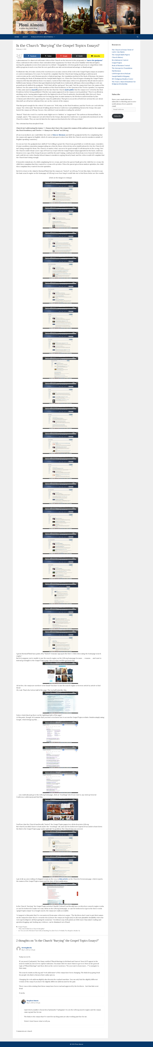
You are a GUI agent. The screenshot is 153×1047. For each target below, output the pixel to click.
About (25, 37)
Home (17, 37)
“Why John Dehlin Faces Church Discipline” (31, 929)
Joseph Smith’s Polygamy (121, 76)
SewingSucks (27, 948)
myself (34, 90)
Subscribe (117, 116)
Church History (117, 57)
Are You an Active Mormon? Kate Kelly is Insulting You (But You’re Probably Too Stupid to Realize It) (49, 930)
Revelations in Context (120, 60)
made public (69, 90)
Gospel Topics (22, 927)
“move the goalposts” (95, 60)
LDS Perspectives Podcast (121, 74)
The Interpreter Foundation (122, 68)
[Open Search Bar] (137, 36)
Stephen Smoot (32, 1001)
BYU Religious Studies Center (122, 79)
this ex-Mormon (59, 135)
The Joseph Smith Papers (121, 55)
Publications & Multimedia (42, 37)
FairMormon (116, 71)
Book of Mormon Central (121, 65)
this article (63, 879)
